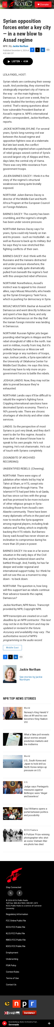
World (27, 708)
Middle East (12, 647)
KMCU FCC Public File (16, 940)
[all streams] (50, 1023)
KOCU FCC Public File (15, 946)
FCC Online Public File (16, 921)
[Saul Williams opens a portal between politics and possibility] (12, 813)
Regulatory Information (17, 914)
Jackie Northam (20, 46)
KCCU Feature (31, 830)
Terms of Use (12, 978)
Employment (12, 953)
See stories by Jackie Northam (31, 678)
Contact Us (11, 985)
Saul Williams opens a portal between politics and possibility (36, 812)
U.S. (26, 782)
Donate (44, 4)
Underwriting (12, 959)
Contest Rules (12, 972)
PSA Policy (11, 965)
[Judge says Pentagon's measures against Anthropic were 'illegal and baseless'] (12, 787)
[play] (4, 1023)
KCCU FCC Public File (15, 927)
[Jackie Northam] (9, 674)
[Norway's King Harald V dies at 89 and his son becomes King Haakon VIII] (12, 713)
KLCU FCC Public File (15, 933)
